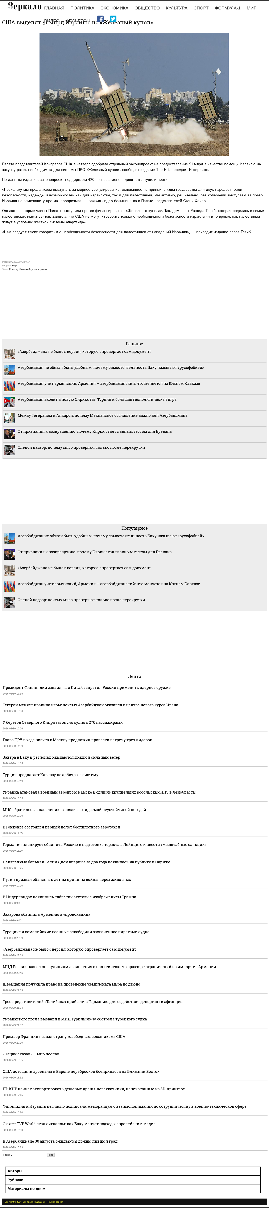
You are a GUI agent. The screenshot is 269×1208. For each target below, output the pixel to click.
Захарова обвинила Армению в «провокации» (46, 914)
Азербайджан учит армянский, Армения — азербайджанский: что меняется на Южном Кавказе (109, 383)
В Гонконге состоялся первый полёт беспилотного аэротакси (61, 827)
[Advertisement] (128, 306)
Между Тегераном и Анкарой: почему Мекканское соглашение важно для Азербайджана (102, 415)
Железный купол (28, 269)
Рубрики (15, 1180)
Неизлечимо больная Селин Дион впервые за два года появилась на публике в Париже (86, 861)
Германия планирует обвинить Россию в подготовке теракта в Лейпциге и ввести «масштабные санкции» (104, 844)
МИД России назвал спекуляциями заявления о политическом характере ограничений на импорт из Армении (109, 966)
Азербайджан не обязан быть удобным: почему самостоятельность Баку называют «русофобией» (111, 367)
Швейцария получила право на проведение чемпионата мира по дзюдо (71, 984)
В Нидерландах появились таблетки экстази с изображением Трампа (69, 896)
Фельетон (78, 20)
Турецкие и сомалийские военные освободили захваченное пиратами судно (76, 931)
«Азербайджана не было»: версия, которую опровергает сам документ (84, 351)
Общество (147, 7)
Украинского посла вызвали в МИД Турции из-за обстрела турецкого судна (75, 1018)
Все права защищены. (34, 1202)
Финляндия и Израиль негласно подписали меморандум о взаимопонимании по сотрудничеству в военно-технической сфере (125, 1106)
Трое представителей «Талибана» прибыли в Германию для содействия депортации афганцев (92, 1001)
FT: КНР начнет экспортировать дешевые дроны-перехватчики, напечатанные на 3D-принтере (94, 1088)
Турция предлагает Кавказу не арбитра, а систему (50, 774)
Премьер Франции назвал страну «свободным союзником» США (64, 1036)
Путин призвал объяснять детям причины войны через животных (67, 879)
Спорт (201, 7)
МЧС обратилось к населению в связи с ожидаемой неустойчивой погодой (74, 809)
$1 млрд (13, 269)
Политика (82, 7)
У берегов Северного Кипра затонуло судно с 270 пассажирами (63, 722)
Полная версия (55, 1202)
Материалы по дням (26, 1189)
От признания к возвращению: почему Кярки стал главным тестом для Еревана (95, 431)
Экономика (114, 7)
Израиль (42, 269)
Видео (51, 20)
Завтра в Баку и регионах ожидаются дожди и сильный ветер (61, 757)
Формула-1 (228, 7)
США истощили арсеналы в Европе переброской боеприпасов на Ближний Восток (81, 1071)
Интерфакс (198, 170)
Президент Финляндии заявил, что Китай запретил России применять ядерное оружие (87, 687)
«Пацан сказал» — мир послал (31, 1053)
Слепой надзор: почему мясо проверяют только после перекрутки (81, 447)
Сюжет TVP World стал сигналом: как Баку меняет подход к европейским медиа (79, 1123)
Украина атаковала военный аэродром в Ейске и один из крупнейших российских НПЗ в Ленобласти (99, 792)
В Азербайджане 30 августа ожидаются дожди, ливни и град (60, 1141)
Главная (54, 7)
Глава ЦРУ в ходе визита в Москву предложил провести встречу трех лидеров (77, 739)
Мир (252, 7)
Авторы (15, 1171)
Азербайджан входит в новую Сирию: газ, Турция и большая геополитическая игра (97, 399)
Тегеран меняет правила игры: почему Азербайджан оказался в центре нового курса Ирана (90, 704)
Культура (176, 7)
